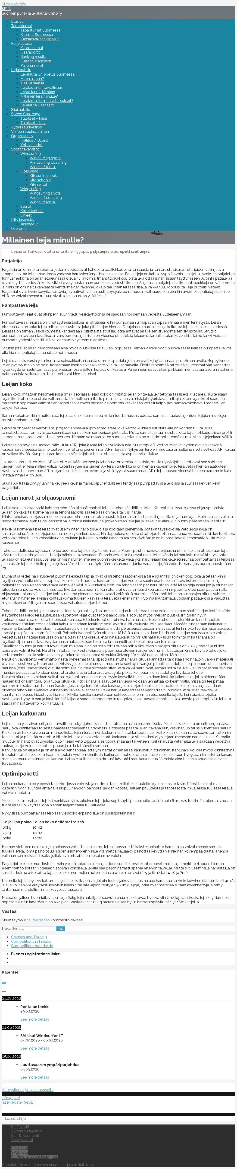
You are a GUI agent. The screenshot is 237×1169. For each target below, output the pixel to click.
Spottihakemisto (25, 149)
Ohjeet (26, 215)
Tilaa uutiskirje (14, 1118)
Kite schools (40, 180)
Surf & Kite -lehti (25, 1135)
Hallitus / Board (34, 140)
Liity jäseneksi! (23, 219)
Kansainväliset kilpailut (39, 39)
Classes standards (36, 61)
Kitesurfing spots (44, 175)
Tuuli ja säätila (32, 83)
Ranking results (33, 56)
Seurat (25, 206)
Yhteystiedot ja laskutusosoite (27, 1090)
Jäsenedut (29, 224)
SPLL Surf (19, 1148)
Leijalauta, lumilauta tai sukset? (46, 101)
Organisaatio (22, 136)
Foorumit (19, 228)
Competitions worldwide (32, 946)
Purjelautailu (21, 43)
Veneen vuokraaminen (30, 131)
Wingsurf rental (43, 202)
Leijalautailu (21, 70)
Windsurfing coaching (48, 162)
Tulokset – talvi (33, 123)
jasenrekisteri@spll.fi (18, 1102)
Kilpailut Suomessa (36, 34)
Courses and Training (29, 937)
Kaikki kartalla (32, 211)
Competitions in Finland (31, 941)
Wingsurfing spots (45, 193)
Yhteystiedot (31, 145)
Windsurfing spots (45, 158)
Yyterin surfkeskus (26, 127)
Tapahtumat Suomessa (40, 30)
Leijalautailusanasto (37, 105)
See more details (34, 1019)
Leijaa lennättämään (37, 92)
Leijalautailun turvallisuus (41, 87)
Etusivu (17, 21)
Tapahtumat (21, 26)
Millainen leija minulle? (39, 96)
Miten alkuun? (32, 79)
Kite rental (38, 184)
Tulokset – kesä (33, 118)
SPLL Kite (19, 1152)
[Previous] (4, 983)
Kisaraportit (30, 52)
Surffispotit (20, 1126)
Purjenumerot (31, 65)
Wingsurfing (30, 189)
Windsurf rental (43, 167)
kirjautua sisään (37, 920)
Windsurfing (30, 153)
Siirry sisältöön (14, 4)
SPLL (6, 8)
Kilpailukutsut (31, 48)
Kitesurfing (29, 171)
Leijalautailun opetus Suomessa (47, 74)
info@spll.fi (11, 1098)
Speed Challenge (25, 114)
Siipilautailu (20, 109)
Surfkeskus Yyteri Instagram (34, 1157)
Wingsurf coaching (46, 197)
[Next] (4, 991)
